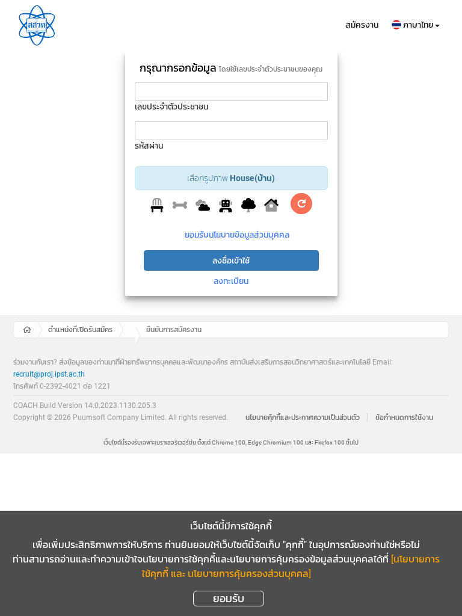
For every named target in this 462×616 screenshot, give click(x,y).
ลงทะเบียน (231, 281)
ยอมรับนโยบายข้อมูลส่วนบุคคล (237, 234)
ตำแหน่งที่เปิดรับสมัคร (80, 329)
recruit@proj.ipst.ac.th (49, 374)
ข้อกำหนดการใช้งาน (404, 417)
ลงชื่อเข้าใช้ (231, 260)
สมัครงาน (361, 24)
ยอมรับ (228, 598)
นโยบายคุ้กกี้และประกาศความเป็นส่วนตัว (302, 417)
